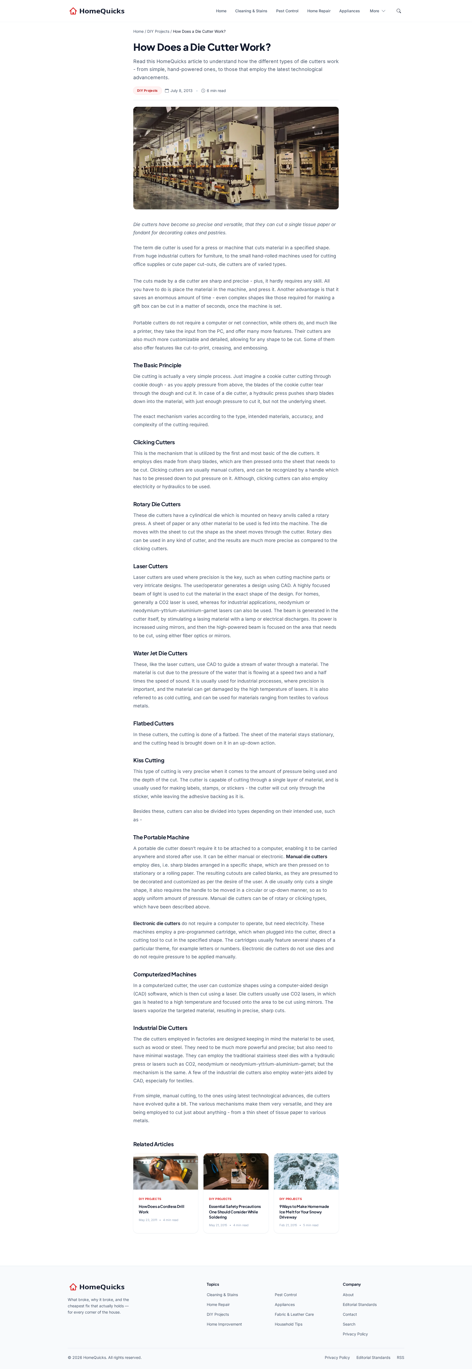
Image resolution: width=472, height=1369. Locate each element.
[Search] (398, 10)
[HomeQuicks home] (97, 11)
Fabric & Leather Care (294, 1314)
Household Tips (288, 1324)
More (374, 10)
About (348, 1294)
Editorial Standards (360, 1304)
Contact (350, 1314)
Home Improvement (224, 1324)
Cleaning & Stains (251, 10)
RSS (400, 1357)
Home (221, 10)
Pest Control (287, 10)
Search (349, 1324)
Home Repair (319, 10)
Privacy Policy (355, 1334)
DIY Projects (158, 31)
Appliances (349, 10)
